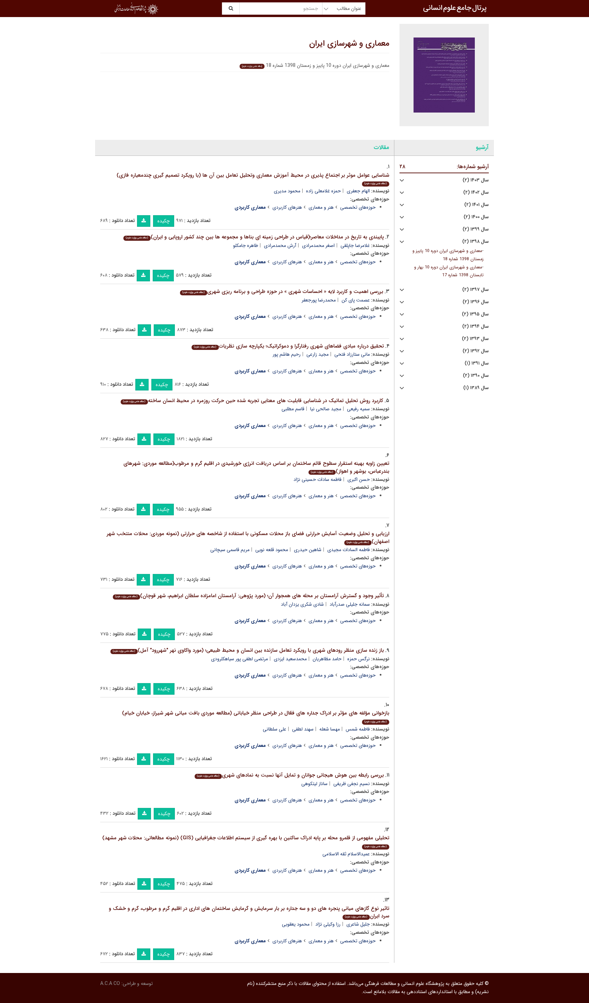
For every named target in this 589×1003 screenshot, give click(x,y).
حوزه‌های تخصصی (358, 207)
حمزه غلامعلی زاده (323, 191)
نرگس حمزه (358, 659)
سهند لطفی (303, 729)
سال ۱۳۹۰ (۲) (476, 375)
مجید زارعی (317, 354)
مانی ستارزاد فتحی (352, 354)
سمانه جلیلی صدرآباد (350, 604)
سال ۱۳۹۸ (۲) (475, 241)
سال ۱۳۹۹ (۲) (476, 229)
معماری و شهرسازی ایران (349, 43)
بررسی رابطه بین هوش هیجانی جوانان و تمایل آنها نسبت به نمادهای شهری (290, 775)
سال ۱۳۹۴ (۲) (475, 326)
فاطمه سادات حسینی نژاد (317, 479)
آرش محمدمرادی (280, 245)
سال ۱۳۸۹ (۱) (476, 388)
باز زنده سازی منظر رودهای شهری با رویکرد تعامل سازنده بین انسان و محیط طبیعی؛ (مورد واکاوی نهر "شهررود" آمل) (248, 650)
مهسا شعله (329, 729)
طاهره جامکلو (245, 245)
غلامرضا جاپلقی (355, 245)
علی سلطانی (274, 729)
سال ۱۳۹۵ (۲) (475, 314)
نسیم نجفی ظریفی (351, 783)
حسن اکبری (358, 479)
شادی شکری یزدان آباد (302, 604)
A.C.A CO (110, 983)
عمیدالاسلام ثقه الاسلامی (346, 854)
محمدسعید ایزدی (290, 659)
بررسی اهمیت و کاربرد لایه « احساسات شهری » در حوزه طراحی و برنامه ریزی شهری (282, 291)
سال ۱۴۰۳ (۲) (476, 180)
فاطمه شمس (358, 729)
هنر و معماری (321, 207)
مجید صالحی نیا (325, 409)
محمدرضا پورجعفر (319, 300)
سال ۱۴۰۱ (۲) (476, 204)
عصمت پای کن (356, 300)
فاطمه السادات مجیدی (348, 550)
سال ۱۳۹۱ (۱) (477, 363)
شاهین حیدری (307, 550)
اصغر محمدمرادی (318, 245)
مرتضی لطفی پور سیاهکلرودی (239, 659)
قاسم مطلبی (293, 409)
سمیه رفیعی (358, 409)
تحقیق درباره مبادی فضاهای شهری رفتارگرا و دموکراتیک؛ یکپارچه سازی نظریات (288, 346)
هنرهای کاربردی (287, 207)
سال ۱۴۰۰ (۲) (476, 217)
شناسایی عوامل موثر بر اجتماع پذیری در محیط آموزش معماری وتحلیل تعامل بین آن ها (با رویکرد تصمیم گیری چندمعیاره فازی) (253, 178)
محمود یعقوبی (295, 924)
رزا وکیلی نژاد (328, 924)
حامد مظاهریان (327, 659)
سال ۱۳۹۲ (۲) (476, 351)
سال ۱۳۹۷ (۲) (475, 289)
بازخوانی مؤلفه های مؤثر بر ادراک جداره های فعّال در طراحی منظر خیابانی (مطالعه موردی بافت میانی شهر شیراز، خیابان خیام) (255, 716)
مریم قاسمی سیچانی (230, 550)
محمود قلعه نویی (271, 550)
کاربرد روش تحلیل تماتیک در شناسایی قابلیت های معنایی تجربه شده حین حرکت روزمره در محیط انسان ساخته (253, 401)
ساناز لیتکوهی (314, 783)
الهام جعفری (358, 191)
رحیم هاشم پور (287, 354)
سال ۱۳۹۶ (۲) (476, 302)
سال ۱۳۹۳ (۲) (475, 338)
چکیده (163, 221)
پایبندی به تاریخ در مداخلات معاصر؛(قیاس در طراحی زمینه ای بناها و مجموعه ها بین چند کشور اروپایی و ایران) (254, 237)
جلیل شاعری (358, 924)
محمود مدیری (287, 191)
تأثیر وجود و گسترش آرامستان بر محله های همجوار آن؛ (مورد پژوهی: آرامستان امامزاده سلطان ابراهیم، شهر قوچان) (249, 596)
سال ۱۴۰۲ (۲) (476, 192)
